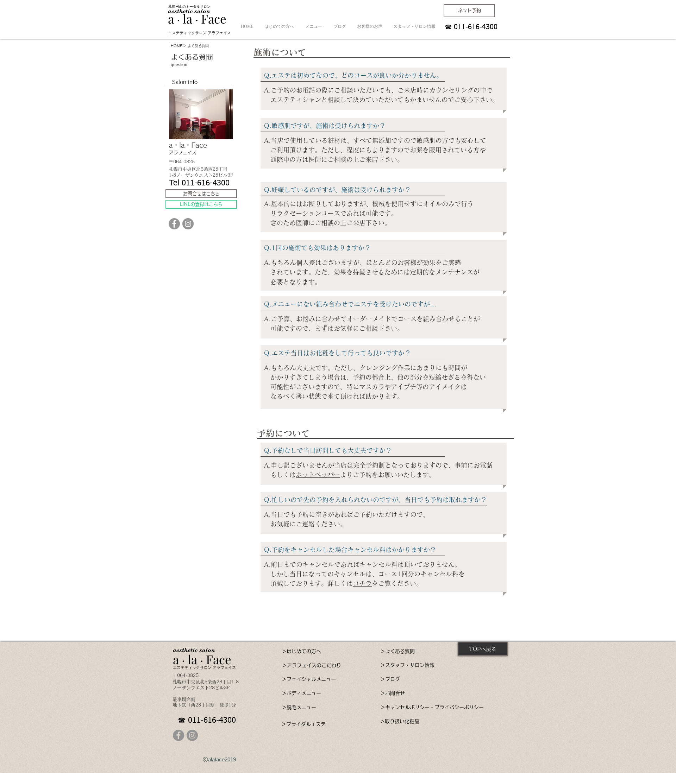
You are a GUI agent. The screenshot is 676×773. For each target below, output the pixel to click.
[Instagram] (188, 223)
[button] (184, 82)
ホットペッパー (318, 474)
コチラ (362, 583)
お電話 (483, 465)
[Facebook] (174, 223)
